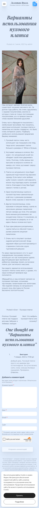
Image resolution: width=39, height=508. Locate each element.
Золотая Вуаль (19, 2)
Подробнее (19, 502)
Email (4, 417)
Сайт (4, 425)
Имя (4, 410)
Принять (19, 495)
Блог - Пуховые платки (23, 310)
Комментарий (8, 385)
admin (30, 44)
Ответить (14, 372)
